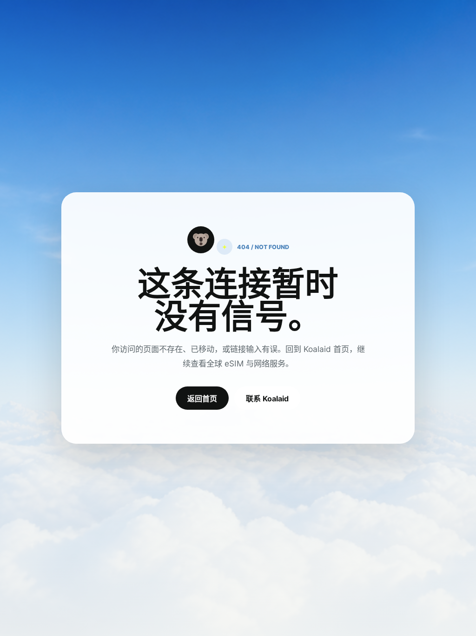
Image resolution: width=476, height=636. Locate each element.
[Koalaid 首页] (200, 239)
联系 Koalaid (267, 398)
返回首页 (202, 398)
